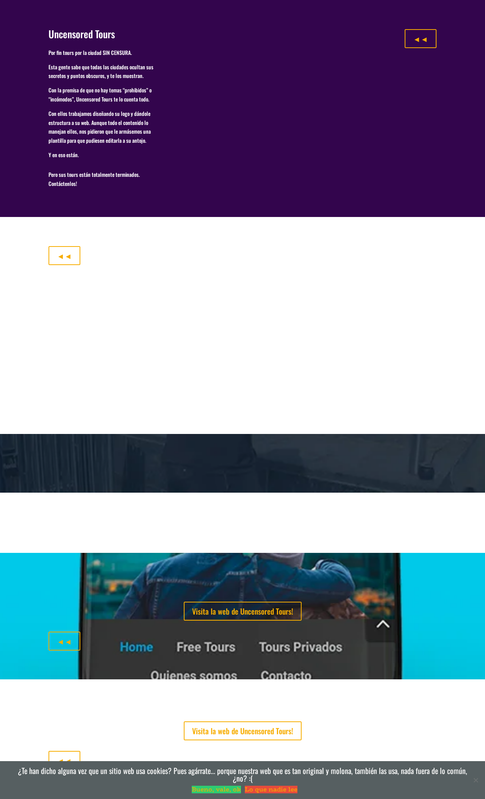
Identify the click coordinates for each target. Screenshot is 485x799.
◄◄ (420, 38)
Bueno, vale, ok (216, 789)
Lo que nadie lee (271, 789)
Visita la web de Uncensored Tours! (242, 611)
